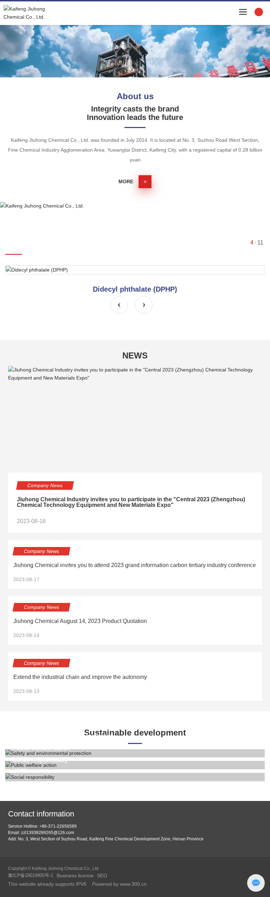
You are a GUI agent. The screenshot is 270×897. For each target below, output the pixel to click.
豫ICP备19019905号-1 (30, 875)
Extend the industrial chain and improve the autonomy (80, 677)
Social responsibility (40, 760)
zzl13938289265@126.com (47, 832)
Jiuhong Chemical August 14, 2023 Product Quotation (80, 621)
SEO (102, 875)
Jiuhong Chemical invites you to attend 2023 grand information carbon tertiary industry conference (134, 565)
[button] (119, 305)
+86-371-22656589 (58, 826)
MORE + (21, 770)
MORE (125, 181)
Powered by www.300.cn (119, 884)
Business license (75, 875)
